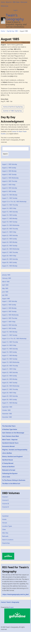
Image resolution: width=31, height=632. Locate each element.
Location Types (7, 526)
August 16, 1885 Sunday (9, 215)
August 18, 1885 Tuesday (9, 222)
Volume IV (5, 507)
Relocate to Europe (8, 470)
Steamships (6, 543)
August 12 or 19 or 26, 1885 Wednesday (14, 202)
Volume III (5, 504)
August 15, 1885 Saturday (10, 212)
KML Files (5, 533)
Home (3, 2)
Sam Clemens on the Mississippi (13, 433)
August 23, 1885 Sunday (9, 239)
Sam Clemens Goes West (10, 436)
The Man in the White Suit (11, 483)
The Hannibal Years (9, 426)
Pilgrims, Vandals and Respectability (14, 450)
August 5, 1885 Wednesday (10, 178)
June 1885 (5, 292)
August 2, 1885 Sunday (9, 168)
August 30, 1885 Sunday (9, 262)
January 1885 (6, 275)
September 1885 (7, 407)
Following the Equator (10, 473)
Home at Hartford (8, 467)
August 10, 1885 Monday (10, 195)
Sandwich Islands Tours (10, 443)
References (4, 6)
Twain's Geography (15, 17)
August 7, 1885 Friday (9, 185)
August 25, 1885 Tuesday (9, 246)
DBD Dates (16, 2)
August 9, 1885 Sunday (9, 191)
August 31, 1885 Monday (9, 266)
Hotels (4, 519)
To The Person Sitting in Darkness (13, 480)
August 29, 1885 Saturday (10, 259)
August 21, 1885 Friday (9, 232)
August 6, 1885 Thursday (9, 181)
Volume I (5, 497)
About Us (9, 2)
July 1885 (5, 295)
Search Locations (7, 540)
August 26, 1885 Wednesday (10, 249)
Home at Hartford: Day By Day (13, 107)
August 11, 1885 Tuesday (9, 198)
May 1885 (5, 288)
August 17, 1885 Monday (10, 218)
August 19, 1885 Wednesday (10, 225)
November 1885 (7, 414)
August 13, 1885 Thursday (10, 205)
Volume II (5, 500)
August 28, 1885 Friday (9, 256)
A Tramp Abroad (7, 463)
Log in (15, 10)
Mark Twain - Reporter (10, 440)
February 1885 (6, 278)
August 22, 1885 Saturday (10, 235)
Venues (4, 523)
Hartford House (7, 460)
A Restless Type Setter (9, 429)
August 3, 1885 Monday (9, 171)
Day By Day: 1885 (12, 31)
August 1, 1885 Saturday (9, 164)
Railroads (5, 536)
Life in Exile (6, 477)
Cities (4, 529)
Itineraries (23, 2)
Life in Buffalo (7, 453)
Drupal (11, 607)
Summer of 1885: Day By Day (12, 111)
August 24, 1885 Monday (9, 242)
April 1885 (5, 285)
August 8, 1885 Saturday (9, 188)
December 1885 (7, 417)
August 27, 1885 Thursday (10, 252)
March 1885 (5, 282)
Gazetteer (5, 516)
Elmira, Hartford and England (12, 456)
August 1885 (6, 299)
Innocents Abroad (8, 446)
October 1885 (6, 410)
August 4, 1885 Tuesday (9, 174)
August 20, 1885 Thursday (10, 229)
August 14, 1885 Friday (9, 208)
